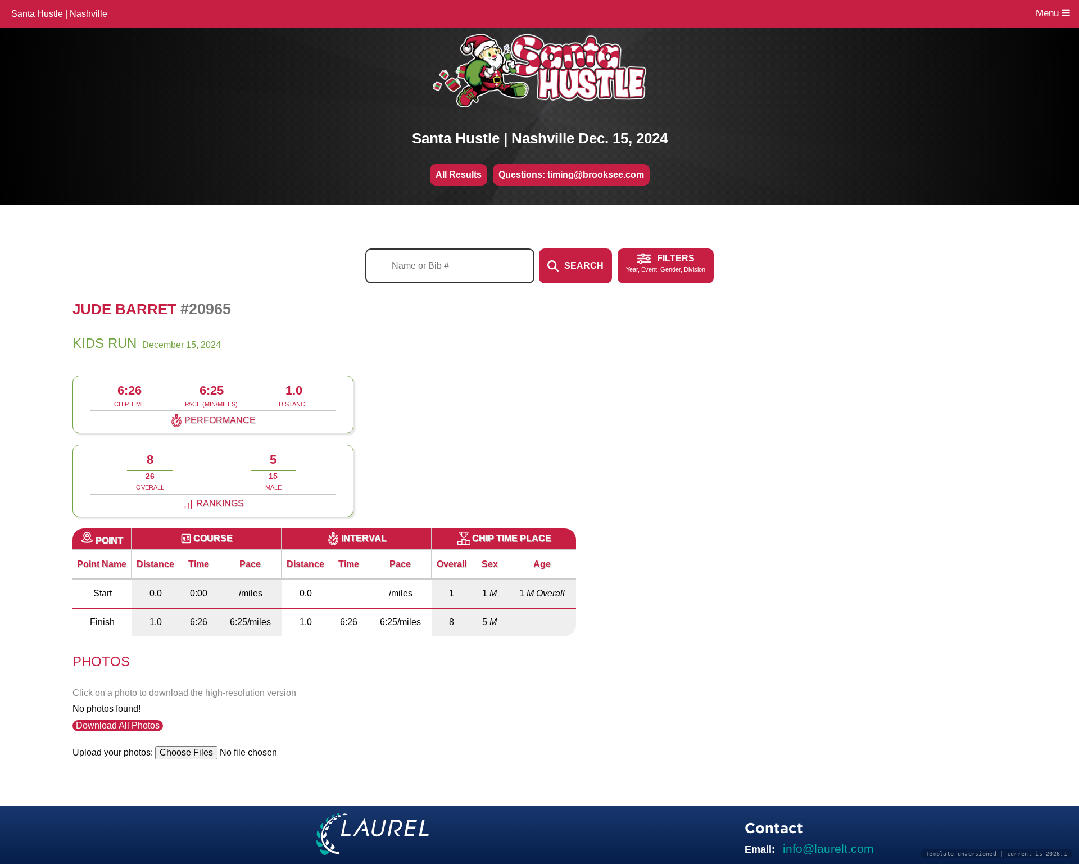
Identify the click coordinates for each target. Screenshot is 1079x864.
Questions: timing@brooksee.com (571, 174)
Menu (1049, 13)
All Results (459, 174)
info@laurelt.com (828, 848)
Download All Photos (118, 725)
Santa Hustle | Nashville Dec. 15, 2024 (540, 138)
